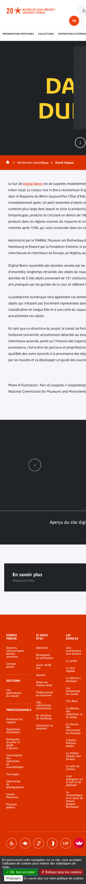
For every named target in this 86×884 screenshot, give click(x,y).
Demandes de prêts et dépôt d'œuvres (13, 744)
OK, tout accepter (22, 872)
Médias (79, 95)
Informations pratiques (18, 34)
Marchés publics (11, 806)
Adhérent (42, 647)
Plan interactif (79, 108)
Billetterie (79, 53)
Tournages (12, 774)
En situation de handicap (44, 717)
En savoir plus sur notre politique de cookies (53, 878)
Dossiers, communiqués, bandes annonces (15, 652)
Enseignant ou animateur (44, 656)
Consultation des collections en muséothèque (14, 761)
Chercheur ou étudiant (44, 727)
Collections (46, 34)
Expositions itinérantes (13, 731)
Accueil (7, 162)
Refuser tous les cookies (62, 872)
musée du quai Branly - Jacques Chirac (35, 10)
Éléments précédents (35, 464)
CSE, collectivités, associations (44, 705)
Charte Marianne (12, 796)
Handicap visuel (25, 843)
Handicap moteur (11, 843)
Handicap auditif (38, 843)
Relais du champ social (44, 684)
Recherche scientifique (33, 162)
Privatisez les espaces (14, 721)
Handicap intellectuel (52, 843)
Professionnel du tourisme (44, 694)
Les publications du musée (14, 693)
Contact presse (11, 665)
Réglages (13, 878)
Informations (79, 67)
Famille (40, 675)
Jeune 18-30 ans (43, 667)
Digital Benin (33, 183)
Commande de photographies (15, 784)
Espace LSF (66, 843)
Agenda (79, 81)
